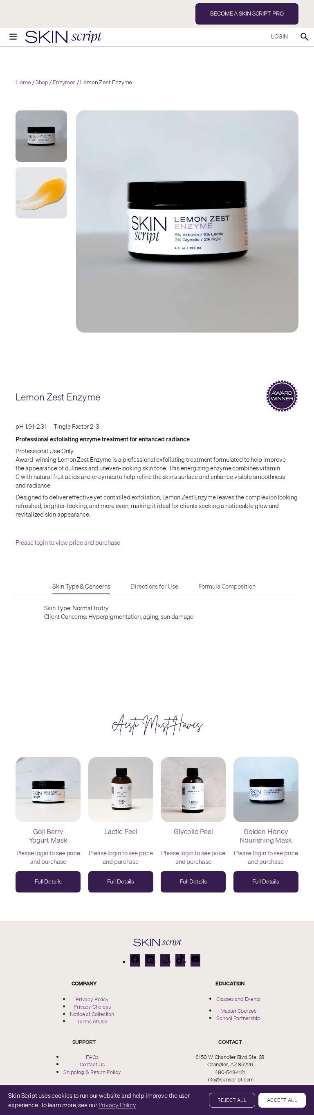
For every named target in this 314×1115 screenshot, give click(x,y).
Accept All (282, 1100)
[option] (41, 192)
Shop (42, 82)
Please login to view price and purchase (68, 542)
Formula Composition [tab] (226, 586)
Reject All (232, 1100)
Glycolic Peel (193, 831)
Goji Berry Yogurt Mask (48, 835)
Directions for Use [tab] (154, 586)
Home (23, 82)
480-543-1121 (230, 1072)
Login (279, 36)
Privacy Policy (117, 1105)
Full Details (50, 884)
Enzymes (64, 82)
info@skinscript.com (229, 1079)
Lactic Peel (120, 831)
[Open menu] (9, 37)
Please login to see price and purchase (48, 857)
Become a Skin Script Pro (247, 13)
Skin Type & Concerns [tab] (81, 586)
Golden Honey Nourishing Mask (266, 835)
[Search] (304, 36)
